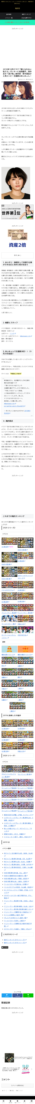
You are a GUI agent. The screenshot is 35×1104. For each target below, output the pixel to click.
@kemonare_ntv (25, 336)
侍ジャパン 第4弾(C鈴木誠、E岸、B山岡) (17, 859)
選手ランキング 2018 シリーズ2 (14, 943)
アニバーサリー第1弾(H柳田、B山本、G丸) (18, 906)
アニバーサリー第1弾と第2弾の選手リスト (18, 909)
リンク (12, 333)
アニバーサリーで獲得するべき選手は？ (17, 912)
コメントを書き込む (17, 1085)
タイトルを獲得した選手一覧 (13, 915)
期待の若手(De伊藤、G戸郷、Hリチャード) (18, 815)
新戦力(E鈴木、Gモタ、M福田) (14, 834)
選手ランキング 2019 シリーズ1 (14, 940)
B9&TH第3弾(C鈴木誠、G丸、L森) (15, 873)
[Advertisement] (17, 47)
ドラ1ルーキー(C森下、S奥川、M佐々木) (17, 837)
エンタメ (5, 947)
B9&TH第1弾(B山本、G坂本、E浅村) (15, 881)
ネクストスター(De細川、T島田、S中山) (17, 929)
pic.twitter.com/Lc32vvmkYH (14, 406)
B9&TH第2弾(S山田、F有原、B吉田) (15, 879)
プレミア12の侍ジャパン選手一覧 (15, 918)
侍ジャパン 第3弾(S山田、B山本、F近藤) (17, 862)
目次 (15, 255)
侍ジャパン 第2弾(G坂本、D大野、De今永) (18, 865)
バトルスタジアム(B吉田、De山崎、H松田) (18, 887)
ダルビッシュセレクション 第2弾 (9, 775)
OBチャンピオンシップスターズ (25, 577)
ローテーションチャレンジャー (9, 636)
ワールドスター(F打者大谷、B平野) (15, 884)
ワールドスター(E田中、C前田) (14, 921)
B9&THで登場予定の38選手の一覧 (15, 876)
